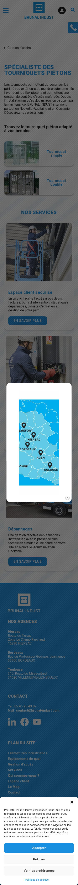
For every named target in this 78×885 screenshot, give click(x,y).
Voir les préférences (39, 871)
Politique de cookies (37, 879)
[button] (72, 802)
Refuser (39, 859)
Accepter (39, 848)
